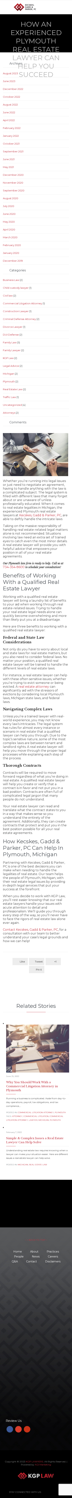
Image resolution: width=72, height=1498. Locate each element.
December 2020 (13, 174)
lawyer (33, 1120)
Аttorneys (9, 412)
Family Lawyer (12, 350)
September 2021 (13, 151)
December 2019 (13, 260)
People (19, 1256)
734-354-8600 (14, 567)
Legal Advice (11, 365)
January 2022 (11, 135)
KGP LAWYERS (34, 1461)
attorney (17, 1116)
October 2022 (11, 96)
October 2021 (11, 143)
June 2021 (9, 159)
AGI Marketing (43, 1464)
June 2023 (9, 81)
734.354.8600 (23, 1278)
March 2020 (10, 237)
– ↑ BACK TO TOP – (36, 1239)
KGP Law (8, 358)
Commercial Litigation (36, 1116)
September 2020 (13, 190)
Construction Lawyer (16, 311)
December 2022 (13, 88)
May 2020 (9, 221)
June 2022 (9, 112)
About (34, 1251)
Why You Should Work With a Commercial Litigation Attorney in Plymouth (32, 1086)
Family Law (10, 342)
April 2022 (9, 120)
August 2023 (10, 73)
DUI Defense (11, 334)
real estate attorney (33, 686)
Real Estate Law (12, 389)
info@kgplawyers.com (29, 1311)
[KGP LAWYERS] (38, 7)
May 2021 (8, 167)
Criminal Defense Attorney (19, 319)
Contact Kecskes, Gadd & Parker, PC (30, 929)
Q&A (15, 1261)
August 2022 (10, 104)
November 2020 (13, 182)
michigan (43, 1120)
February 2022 (12, 127)
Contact (31, 1261)
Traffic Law (9, 397)
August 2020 (10, 198)
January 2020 (11, 252)
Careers (53, 1256)
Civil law (8, 295)
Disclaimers (52, 1261)
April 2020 (9, 229)
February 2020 (12, 245)
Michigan (8, 373)
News (36, 1256)
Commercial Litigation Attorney (22, 303)
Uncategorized (12, 404)
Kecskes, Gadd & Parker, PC (40, 515)
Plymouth (9, 381)
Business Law (11, 279)
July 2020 (8, 206)
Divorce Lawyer (12, 326)
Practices (53, 1251)
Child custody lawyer (16, 287)
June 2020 (9, 213)
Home (17, 1251)
